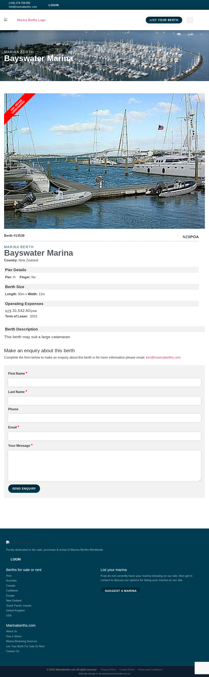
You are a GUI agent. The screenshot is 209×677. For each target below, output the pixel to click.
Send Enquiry (24, 488)
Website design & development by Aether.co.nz (104, 673)
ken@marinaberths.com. (163, 357)
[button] (201, 20)
